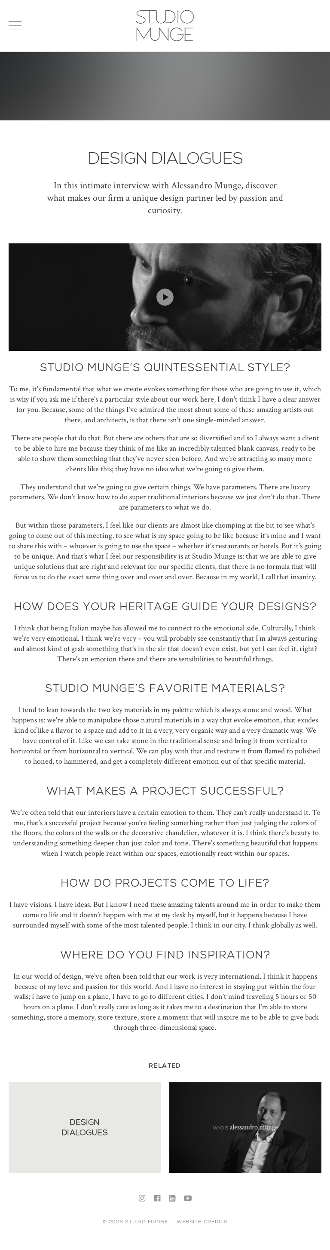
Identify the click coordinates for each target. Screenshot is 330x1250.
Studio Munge (165, 40)
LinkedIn (172, 1199)
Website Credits (202, 1222)
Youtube (188, 1199)
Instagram (142, 1199)
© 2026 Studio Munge (135, 1222)
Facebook (157, 1199)
